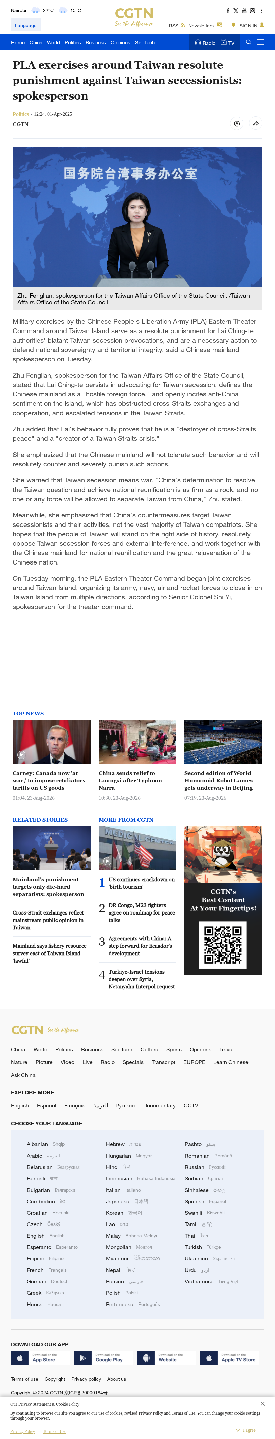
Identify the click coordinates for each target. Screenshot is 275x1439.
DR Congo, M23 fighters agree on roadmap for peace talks (142, 912)
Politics (73, 42)
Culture (149, 1049)
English (20, 1105)
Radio (209, 43)
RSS (173, 25)
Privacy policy (86, 1379)
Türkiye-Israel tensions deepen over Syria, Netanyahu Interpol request (142, 979)
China (36, 42)
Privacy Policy (22, 1431)
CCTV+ (193, 1105)
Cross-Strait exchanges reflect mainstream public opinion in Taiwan (48, 919)
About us (116, 1379)
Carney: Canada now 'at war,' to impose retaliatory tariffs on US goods (49, 780)
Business (96, 42)
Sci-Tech (145, 42)
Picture (44, 1062)
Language (26, 25)
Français (74, 1105)
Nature (19, 1062)
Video (67, 1062)
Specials (133, 1062)
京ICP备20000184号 (86, 1392)
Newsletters (201, 25)
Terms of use (25, 1379)
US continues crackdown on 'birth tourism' (142, 883)
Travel (226, 1049)
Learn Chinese (231, 1062)
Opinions (120, 42)
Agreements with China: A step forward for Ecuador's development (140, 945)
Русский (125, 1105)
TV (231, 43)
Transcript (163, 1062)
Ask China (23, 1075)
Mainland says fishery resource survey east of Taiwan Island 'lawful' (50, 953)
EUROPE (194, 1062)
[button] (21, 755)
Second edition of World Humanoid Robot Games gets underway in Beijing (218, 780)
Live (87, 1062)
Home (18, 42)
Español (46, 1105)
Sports (174, 1049)
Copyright (55, 1379)
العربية (100, 1105)
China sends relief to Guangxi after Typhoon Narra (130, 780)
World (53, 42)
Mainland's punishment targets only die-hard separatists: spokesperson (48, 886)
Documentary (159, 1105)
